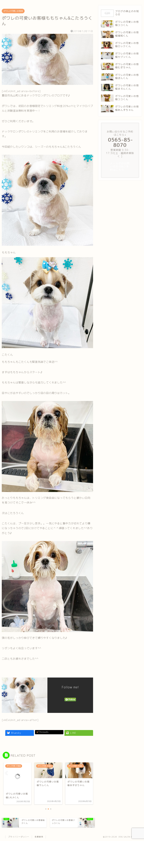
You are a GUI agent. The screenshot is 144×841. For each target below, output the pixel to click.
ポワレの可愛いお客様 (13, 11)
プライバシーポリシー (18, 836)
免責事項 (39, 836)
